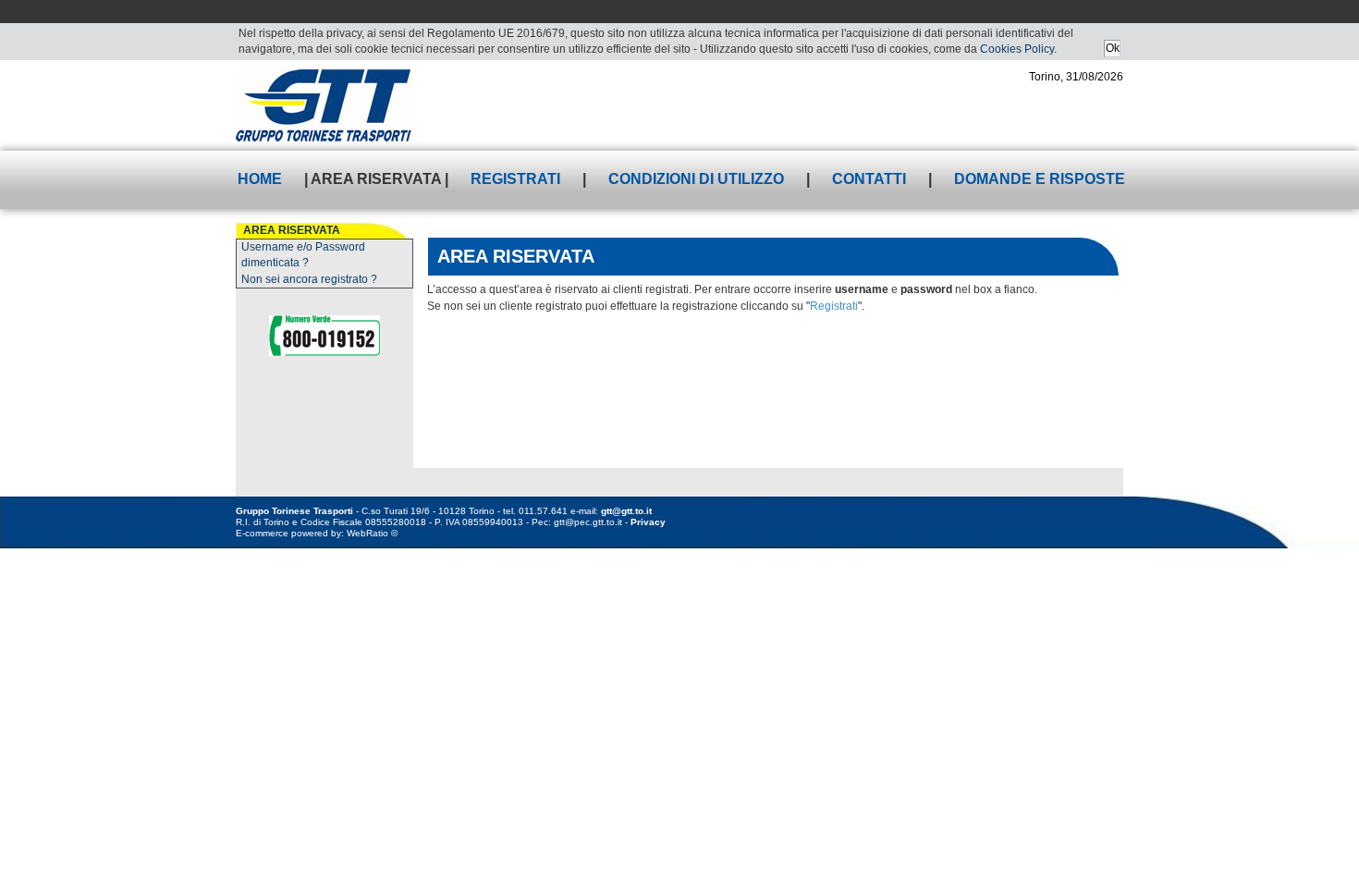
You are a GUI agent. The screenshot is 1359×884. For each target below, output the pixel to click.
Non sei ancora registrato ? (309, 279)
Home (260, 179)
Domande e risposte (1039, 179)
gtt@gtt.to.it (626, 511)
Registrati (515, 179)
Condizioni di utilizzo (696, 179)
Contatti (869, 179)
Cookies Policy (1017, 49)
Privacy (648, 522)
